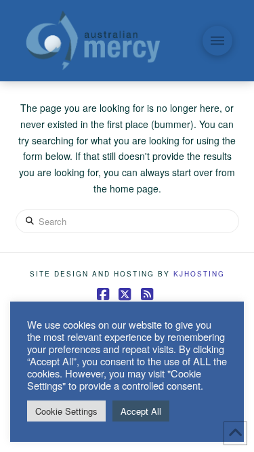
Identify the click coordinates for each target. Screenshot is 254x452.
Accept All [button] (141, 411)
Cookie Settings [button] (66, 411)
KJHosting (199, 274)
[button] (217, 41)
